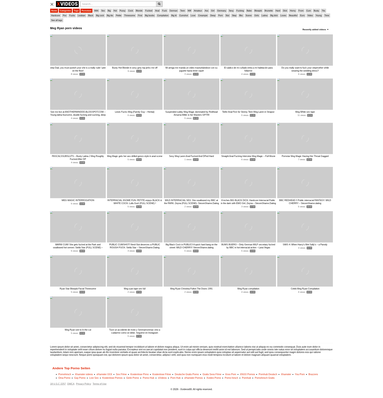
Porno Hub (148, 378)
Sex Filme (121, 374)
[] (159, 4)
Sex (103, 10)
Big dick (274, 15)
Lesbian (81, 15)
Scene (249, 15)
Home (54, 10)
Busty (316, 10)
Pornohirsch (64, 374)
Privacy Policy (83, 384)
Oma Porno (64, 378)
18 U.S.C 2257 (58, 384)
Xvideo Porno (213, 378)
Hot (115, 10)
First (140, 15)
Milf (189, 10)
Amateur (198, 10)
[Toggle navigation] (53, 3)
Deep (212, 15)
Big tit (174, 15)
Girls (256, 15)
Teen (182, 10)
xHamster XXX (104, 374)
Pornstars (86, 10)
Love (193, 15)
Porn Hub (175, 378)
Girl (212, 10)
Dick (285, 10)
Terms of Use (100, 384)
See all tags (56, 20)
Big (109, 10)
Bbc (241, 15)
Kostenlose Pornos (112, 378)
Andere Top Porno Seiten (71, 368)
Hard (278, 10)
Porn (220, 15)
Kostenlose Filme (161, 374)
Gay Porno (80, 378)
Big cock (100, 15)
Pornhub (246, 378)
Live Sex (94, 378)
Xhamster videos (84, 374)
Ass (206, 10)
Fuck (164, 10)
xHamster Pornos (193, 378)
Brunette (269, 10)
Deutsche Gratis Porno (187, 374)
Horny (293, 10)
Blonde (139, 10)
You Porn (300, 374)
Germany (221, 10)
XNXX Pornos (247, 374)
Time (327, 15)
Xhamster (286, 374)
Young (319, 15)
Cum (308, 10)
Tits (323, 10)
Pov (64, 15)
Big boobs (149, 15)
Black (90, 15)
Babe (249, 10)
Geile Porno (132, 378)
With (96, 10)
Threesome (129, 15)
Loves (283, 15)
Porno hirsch (231, 378)
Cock (130, 10)
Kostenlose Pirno (139, 374)
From (301, 10)
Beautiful (293, 15)
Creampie (203, 15)
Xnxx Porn (230, 374)
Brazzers (313, 374)
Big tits (110, 15)
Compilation (162, 15)
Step (234, 15)
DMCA (71, 384)
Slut (227, 15)
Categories (65, 10)
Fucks (72, 15)
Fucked (148, 10)
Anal (157, 10)
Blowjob (258, 10)
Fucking (240, 10)
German (173, 10)
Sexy (231, 10)
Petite (118, 15)
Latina (265, 15)
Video (310, 15)
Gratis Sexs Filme (212, 374)
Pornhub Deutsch (268, 374)
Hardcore (55, 15)
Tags (76, 10)
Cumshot (183, 15)
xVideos (162, 378)
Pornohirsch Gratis (265, 378)
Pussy (122, 10)
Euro (302, 15)
